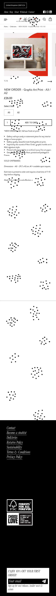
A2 (18, 112)
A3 (9, 112)
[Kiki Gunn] (28, 19)
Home (6, 27)
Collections (13, 27)
